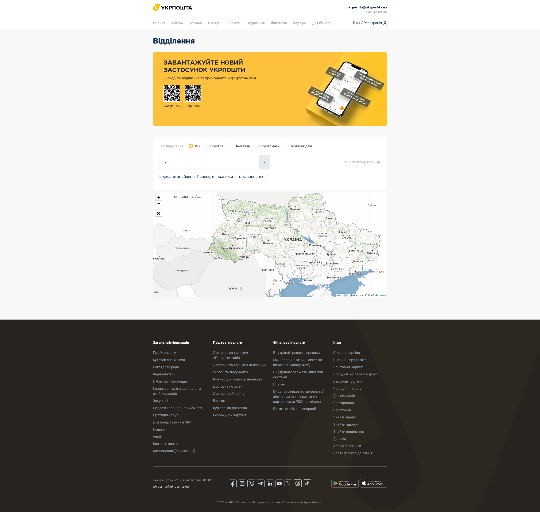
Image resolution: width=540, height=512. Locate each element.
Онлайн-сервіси (346, 353)
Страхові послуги (347, 381)
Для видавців (344, 396)
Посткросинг (344, 403)
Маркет (159, 23)
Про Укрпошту (164, 353)
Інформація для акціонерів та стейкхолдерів (177, 391)
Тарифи (234, 23)
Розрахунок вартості (230, 415)
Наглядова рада (166, 367)
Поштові (217, 146)
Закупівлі (160, 401)
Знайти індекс (345, 417)
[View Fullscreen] (158, 213)
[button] (158, 197)
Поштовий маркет (348, 367)
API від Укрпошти (347, 446)
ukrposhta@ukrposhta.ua (171, 486)
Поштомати (270, 146)
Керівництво (163, 374)
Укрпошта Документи (230, 372)
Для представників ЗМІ (172, 422)
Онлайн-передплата (350, 360)
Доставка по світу (227, 386)
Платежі (279, 384)
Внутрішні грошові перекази (296, 353)
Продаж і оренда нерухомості (177, 408)
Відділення (256, 23)
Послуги (214, 23)
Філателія (279, 23)
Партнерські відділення (352, 453)
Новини (159, 429)
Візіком (380, 295)
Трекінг (195, 23)
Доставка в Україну (228, 394)
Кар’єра (299, 23)
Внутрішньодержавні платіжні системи (298, 374)
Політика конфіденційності (302, 502)
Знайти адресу (345, 424)
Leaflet (344, 295)
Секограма (342, 410)
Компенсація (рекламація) (174, 451)
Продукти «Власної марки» (355, 374)
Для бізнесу (321, 23)
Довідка (339, 439)
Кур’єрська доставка (230, 408)
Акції (157, 437)
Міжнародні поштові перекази (237, 379)
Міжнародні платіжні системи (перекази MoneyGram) (297, 362)
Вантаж (219, 401)
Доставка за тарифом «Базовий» (240, 365)
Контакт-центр (165, 444)
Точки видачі (301, 146)
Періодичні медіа (347, 389)
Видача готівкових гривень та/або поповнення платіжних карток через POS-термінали (298, 397)
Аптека (177, 23)
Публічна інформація (170, 381)
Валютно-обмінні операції (294, 409)
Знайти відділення (348, 432)
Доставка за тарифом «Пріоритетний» (230, 355)
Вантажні (242, 146)
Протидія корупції (167, 415)
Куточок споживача (169, 360)
